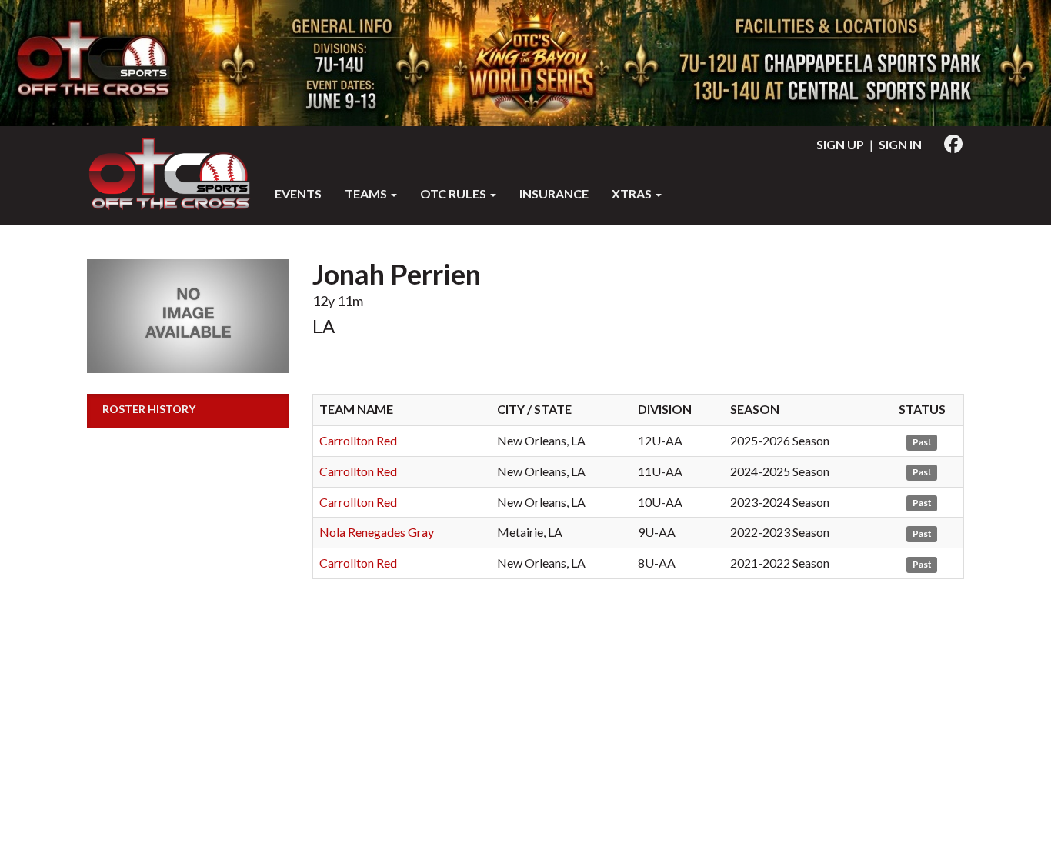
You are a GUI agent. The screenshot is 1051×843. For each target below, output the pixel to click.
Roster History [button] (148, 408)
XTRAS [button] (633, 193)
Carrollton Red (358, 440)
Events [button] (298, 193)
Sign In (900, 144)
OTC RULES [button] (454, 193)
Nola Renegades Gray (376, 532)
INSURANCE (554, 193)
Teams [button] (367, 193)
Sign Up (840, 144)
